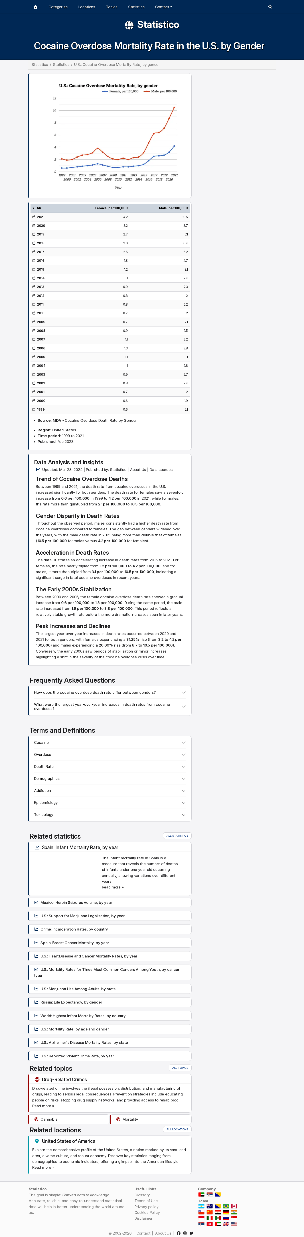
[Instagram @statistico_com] (186, 1233)
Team (203, 1201)
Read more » (113, 887)
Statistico (158, 24)
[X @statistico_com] (192, 1233)
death (120, 492)
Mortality (130, 1119)
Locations (86, 7)
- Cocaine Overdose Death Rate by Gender (95, 420)
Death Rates (103, 515)
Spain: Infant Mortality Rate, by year (80, 847)
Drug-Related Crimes (64, 1079)
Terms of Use (146, 1200)
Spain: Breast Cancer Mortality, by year (75, 943)
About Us (138, 469)
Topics (112, 7)
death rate (95, 486)
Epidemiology (46, 802)
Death (39, 766)
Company (207, 1189)
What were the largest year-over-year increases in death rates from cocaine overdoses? (102, 706)
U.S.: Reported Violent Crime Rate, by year (77, 1056)
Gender (45, 515)
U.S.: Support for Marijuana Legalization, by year (83, 916)
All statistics (177, 835)
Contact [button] (162, 7)
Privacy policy (146, 1207)
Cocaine (70, 478)
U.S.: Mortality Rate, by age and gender (75, 1029)
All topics (180, 1067)
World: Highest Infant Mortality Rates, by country (83, 1016)
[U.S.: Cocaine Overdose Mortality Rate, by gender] (110, 135)
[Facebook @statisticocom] (179, 1233)
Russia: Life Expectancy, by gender (71, 1002)
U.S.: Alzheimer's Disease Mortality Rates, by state (84, 1042)
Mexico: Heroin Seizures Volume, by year (76, 902)
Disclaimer (143, 1218)
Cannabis (49, 1119)
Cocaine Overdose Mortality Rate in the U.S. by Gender (149, 45)
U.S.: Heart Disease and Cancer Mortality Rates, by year (89, 956)
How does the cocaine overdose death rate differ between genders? (95, 692)
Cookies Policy (147, 1212)
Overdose (94, 478)
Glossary (142, 1195)
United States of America (68, 1141)
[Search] (270, 7)
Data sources (161, 469)
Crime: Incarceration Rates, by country (74, 929)
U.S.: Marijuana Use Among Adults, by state (78, 989)
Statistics (136, 7)
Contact (143, 1233)
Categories (58, 7)
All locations (177, 1129)
